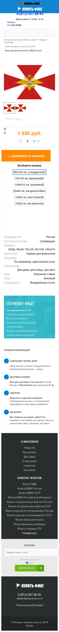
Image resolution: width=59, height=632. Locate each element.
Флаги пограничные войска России (29, 502)
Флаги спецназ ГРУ (29, 528)
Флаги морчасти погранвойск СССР (29, 515)
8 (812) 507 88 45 (30, 13)
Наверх (29, 625)
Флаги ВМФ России (29, 488)
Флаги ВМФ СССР (29, 493)
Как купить (29, 452)
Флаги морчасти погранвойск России (30, 511)
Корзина (11, 22)
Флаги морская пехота (29, 519)
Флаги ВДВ (29, 484)
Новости (29, 448)
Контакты (30, 470)
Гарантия (29, 465)
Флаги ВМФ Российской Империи (29, 497)
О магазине (29, 461)
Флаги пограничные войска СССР (29, 506)
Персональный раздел (29, 605)
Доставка (29, 456)
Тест (31, 563)
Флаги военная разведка (29, 524)
